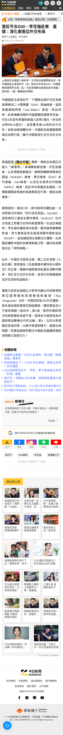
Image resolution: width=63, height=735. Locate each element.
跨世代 (51, 13)
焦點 (20, 8)
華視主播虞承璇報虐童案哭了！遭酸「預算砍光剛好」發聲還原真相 (31, 529)
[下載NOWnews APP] (46, 3)
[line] (34, 698)
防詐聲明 (10, 681)
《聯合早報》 (22, 162)
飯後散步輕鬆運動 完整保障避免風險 (12, 614)
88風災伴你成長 (33, 13)
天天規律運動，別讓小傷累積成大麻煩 (50, 503)
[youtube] (42, 698)
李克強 (37, 454)
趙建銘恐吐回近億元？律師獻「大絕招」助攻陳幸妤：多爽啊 (12, 503)
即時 (28, 8)
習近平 (8, 454)
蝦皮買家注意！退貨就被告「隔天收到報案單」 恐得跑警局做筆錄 (50, 529)
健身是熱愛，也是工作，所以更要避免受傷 (46, 645)
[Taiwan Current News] (40, 3)
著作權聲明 (51, 681)
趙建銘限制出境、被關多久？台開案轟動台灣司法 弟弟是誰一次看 (31, 612)
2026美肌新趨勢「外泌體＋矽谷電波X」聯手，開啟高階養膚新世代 (17, 646)
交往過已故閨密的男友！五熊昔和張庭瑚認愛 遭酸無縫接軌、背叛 (12, 587)
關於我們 (31, 686)
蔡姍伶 (13, 36)
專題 (44, 8)
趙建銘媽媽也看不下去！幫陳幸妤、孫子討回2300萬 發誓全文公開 (17, 562)
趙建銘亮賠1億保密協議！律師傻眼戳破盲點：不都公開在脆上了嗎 (50, 612)
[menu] (60, 8)
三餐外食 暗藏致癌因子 (49, 586)
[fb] (19, 698)
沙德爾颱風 (8, 8)
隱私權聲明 (36, 681)
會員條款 (19, 686)
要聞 (36, 8)
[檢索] (52, 3)
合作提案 (43, 686)
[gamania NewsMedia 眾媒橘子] (31, 710)
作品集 (51, 420)
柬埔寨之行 (53, 454)
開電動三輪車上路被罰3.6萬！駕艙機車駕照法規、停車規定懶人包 (31, 587)
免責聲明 (23, 681)
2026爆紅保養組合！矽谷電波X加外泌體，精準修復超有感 (46, 562)
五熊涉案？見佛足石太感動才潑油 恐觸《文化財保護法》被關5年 (31, 503)
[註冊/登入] (59, 3)
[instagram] (27, 698)
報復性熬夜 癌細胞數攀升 (12, 529)
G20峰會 (23, 454)
